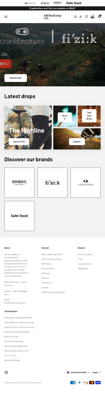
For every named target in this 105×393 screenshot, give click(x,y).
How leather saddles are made (18, 317)
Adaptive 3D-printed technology (19, 327)
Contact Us (47, 282)
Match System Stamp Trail (16, 351)
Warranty (46, 273)
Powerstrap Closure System (17, 332)
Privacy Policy (48, 268)
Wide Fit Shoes (11, 336)
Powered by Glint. (35, 383)
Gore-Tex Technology (14, 341)
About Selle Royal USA (52, 254)
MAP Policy (47, 264)
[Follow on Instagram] (6, 372)
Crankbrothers (84, 264)
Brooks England (85, 254)
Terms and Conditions (52, 259)
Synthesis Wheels (12, 360)
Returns (45, 278)
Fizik (80, 259)
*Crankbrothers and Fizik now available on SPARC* (52, 8)
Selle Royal (83, 268)
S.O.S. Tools (9, 355)
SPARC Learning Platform (53, 292)
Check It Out (15, 78)
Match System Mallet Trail (16, 346)
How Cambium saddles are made (19, 322)
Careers (45, 287)
